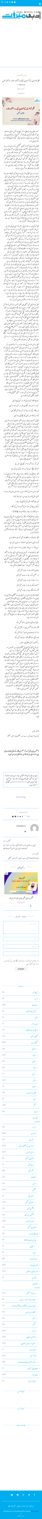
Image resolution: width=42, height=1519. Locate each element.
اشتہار (20, 1017)
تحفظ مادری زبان (19, 1312)
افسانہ (19, 1055)
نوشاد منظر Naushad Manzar (19, 1362)
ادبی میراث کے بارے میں (19, 1299)
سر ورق (32, 1505)
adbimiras (22, 84)
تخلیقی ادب (20, 1042)
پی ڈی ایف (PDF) (19, 1240)
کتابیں (17, 1246)
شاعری (19, 1133)
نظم (19, 1105)
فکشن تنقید (17, 1208)
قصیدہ (19, 1086)
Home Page (21, 796)
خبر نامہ (19, 1331)
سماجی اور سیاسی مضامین (19, 1343)
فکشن (19, 1190)
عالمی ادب (19, 1349)
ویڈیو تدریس (19, 1381)
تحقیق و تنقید (20, 1036)
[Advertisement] (21, 45)
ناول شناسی (17, 1221)
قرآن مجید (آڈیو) (19, 1011)
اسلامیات (20, 1005)
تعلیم (19, 1324)
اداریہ (20, 999)
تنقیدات (35, 1118)
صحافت (19, 1177)
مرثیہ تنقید (17, 1165)
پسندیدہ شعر (20, 1024)
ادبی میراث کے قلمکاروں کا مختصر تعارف (19, 1306)
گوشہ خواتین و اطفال (20, 1271)
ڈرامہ (19, 1127)
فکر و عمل (19, 1356)
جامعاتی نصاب (20, 1233)
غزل (19, 1080)
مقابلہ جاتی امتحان (20, 1368)
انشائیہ (19, 1061)
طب (19, 1183)
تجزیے (17, 1139)
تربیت (20, 1111)
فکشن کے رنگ (17, 1215)
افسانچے (17, 1196)
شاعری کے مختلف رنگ (22, 75)
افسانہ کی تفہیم (17, 1202)
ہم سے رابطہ (12, 1505)
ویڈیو (19, 1252)
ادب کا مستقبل (19, 1293)
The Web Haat (35, 1511)
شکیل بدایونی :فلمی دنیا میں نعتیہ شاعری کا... (21, 898)
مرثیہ (19, 1099)
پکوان (19, 1277)
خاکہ (19, 1068)
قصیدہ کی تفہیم (19, 1227)
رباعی (19, 1074)
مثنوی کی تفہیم (17, 1158)
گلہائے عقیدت (19, 1093)
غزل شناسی (17, 1152)
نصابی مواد (20, 1375)
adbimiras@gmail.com (19, 781)
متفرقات (35, 1284)
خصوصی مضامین (19, 1337)
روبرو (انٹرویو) (20, 1259)
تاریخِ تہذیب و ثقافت (20, 1030)
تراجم (19, 1318)
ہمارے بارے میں (22, 1505)
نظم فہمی (17, 1171)
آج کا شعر (20, 992)
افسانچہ (19, 1049)
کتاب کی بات (20, 1265)
